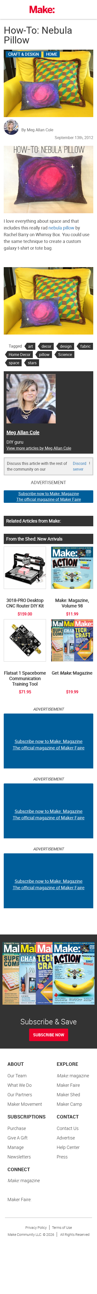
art (30, 346)
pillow (44, 354)
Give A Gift (17, 1138)
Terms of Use (62, 1227)
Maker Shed (68, 1095)
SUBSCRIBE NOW (48, 1035)
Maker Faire (68, 1085)
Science (65, 354)
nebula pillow (61, 228)
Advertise (66, 1138)
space (14, 363)
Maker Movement (24, 1104)
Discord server (79, 466)
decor (46, 346)
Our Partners (19, 1095)
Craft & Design (23, 54)
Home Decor (19, 354)
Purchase (16, 1128)
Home (51, 54)
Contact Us (68, 1128)
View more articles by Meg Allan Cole (38, 448)
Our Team (17, 1076)
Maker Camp (69, 1104)
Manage (15, 1147)
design (66, 346)
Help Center (68, 1147)
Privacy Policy (36, 1227)
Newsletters (19, 1157)
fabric (85, 346)
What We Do (19, 1085)
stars (32, 363)
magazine (73, 1076)
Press (62, 1157)
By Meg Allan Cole (37, 130)
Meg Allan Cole (22, 432)
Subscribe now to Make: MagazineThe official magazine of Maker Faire (48, 496)
